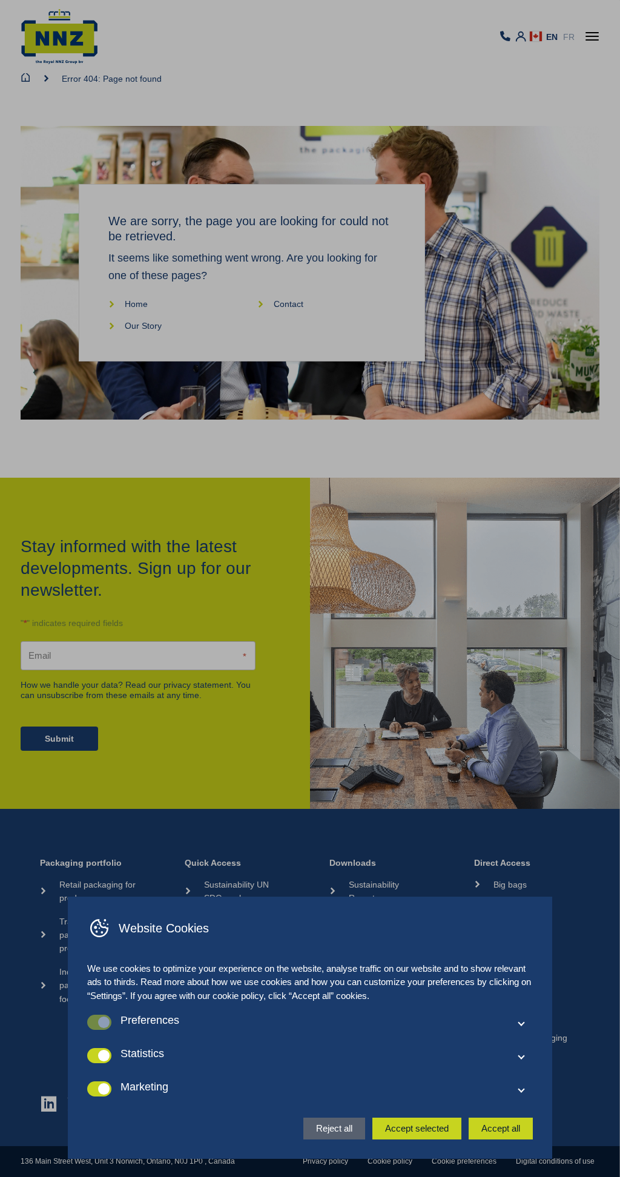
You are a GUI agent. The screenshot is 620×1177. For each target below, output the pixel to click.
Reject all (334, 1128)
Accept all (500, 1128)
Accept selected (417, 1128)
